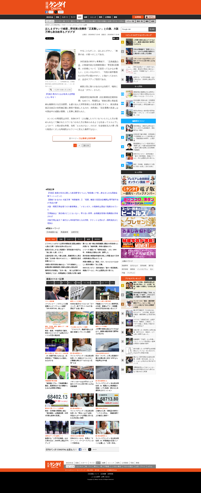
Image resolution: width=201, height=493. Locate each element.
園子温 (151, 265)
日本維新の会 (52, 232)
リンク (103, 470)
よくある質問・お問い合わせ (100, 477)
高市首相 (125, 269)
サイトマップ (81, 470)
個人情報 (90, 470)
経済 (79, 17)
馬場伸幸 (64, 232)
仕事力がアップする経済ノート (54, 436)
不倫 (123, 273)
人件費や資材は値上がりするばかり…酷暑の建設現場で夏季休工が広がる (107, 331)
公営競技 (108, 17)
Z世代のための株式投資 (77, 436)
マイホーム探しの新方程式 (103, 301)
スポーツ (65, 17)
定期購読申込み (112, 470)
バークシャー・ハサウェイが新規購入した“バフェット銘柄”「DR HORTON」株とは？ (56, 306)
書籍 (115, 17)
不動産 (78, 283)
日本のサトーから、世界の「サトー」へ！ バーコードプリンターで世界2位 (82, 440)
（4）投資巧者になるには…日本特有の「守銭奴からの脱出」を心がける (56, 358)
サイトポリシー (70, 470)
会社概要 (103, 474)
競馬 (100, 17)
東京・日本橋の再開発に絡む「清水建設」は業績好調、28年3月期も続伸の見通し (56, 413)
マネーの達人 (95, 283)
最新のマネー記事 (55, 279)
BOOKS (97, 239)
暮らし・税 (71, 283)
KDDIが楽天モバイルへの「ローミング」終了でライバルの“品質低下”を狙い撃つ (82, 306)
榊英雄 (132, 269)
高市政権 (143, 265)
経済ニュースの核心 (76, 301)
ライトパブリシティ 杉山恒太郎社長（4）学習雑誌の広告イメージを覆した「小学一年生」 (107, 440)
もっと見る (138, 86)
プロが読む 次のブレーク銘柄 (78, 327)
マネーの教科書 (49, 301)
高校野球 (125, 265)
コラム (112, 283)
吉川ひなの (134, 265)
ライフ (73, 17)
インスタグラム (142, 269)
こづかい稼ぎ (86, 283)
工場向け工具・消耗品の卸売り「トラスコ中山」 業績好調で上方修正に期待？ (107, 413)
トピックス (50, 283)
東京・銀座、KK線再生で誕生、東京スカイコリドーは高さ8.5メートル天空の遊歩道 (57, 333)
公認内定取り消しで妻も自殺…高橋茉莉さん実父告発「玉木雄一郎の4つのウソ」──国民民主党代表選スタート (63, 258)
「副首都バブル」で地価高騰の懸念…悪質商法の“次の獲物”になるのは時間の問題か (56, 385)
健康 (85, 17)
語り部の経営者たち (76, 353)
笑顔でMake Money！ (102, 408)
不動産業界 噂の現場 (51, 380)
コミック (93, 17)
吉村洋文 (75, 232)
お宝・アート (105, 283)
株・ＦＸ (64, 283)
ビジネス (57, 283)
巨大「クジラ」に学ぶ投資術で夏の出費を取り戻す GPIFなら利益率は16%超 (107, 358)
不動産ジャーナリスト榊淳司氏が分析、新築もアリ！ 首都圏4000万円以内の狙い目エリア (107, 306)
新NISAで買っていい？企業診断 (54, 408)
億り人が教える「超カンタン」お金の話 (56, 353)
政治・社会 (51, 239)
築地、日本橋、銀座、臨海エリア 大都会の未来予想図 (56, 327)
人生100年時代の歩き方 (102, 353)
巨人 (151, 269)
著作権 (97, 470)
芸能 (57, 17)
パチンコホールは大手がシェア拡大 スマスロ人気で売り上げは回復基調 (82, 384)
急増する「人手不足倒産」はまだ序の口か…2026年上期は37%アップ (56, 440)
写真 (132, 463)
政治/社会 (50, 17)
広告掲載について (93, 474)
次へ (86, 145)
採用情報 (110, 474)
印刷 (117, 38)
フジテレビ (131, 273)
